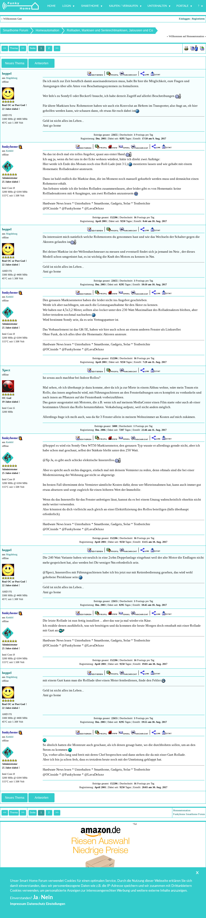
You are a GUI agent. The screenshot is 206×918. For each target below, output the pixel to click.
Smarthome (90, 6)
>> (57, 48)
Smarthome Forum (15, 30)
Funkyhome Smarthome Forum (189, 814)
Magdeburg (11, 78)
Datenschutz (36, 904)
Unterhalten (157, 6)
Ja (35, 897)
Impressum (18, 904)
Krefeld (9, 150)
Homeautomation (47, 30)
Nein (47, 897)
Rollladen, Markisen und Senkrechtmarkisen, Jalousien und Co (110, 30)
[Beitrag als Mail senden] (194, 47)
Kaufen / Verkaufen (123, 6)
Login (66, 6)
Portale (182, 6)
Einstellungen (55, 904)
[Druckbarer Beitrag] (186, 47)
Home (51, 6)
